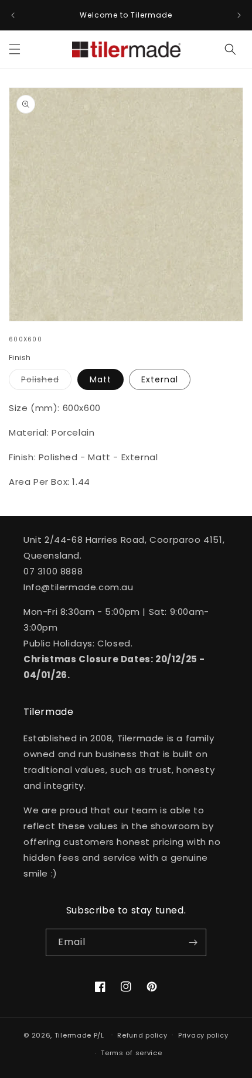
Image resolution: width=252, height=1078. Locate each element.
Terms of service (131, 1053)
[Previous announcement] (13, 15)
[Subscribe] (193, 942)
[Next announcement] (239, 15)
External (159, 379)
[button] (15, 49)
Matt (100, 379)
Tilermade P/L (79, 1034)
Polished (46, 381)
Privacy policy (203, 1035)
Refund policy (142, 1035)
